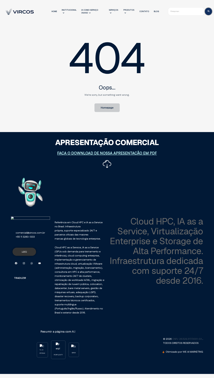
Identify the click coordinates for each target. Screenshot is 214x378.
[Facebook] (16, 263)
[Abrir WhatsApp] (205, 370)
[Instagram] (23, 263)
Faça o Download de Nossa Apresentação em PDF (107, 153)
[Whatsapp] (31, 263)
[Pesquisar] (208, 11)
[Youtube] (39, 263)
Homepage (107, 107)
